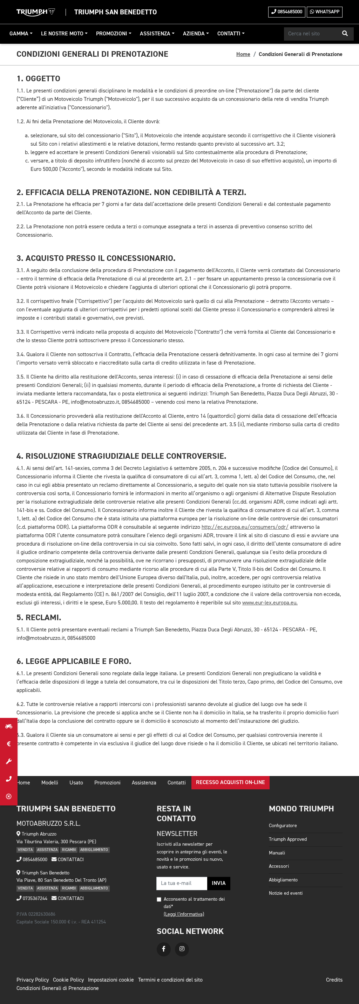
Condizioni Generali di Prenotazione (57, 988)
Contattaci (70, 859)
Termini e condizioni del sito (170, 980)
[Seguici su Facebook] (164, 949)
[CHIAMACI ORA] (9, 779)
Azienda (194, 34)
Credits (334, 980)
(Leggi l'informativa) (184, 914)
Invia (219, 883)
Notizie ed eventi (286, 893)
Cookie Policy (68, 980)
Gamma (18, 34)
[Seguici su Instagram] (182, 949)
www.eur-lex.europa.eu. (270, 603)
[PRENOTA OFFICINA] (9, 761)
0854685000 (289, 11)
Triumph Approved (288, 839)
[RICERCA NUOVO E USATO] (9, 726)
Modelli (49, 783)
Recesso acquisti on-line (230, 782)
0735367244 (34, 898)
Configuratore (283, 825)
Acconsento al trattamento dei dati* (194, 903)
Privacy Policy (32, 980)
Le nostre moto (62, 34)
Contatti (229, 34)
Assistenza (155, 34)
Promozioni (111, 34)
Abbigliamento (283, 880)
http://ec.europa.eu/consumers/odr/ (245, 527)
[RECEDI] (9, 796)
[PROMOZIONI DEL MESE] (9, 744)
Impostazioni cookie (111, 980)
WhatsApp (326, 11)
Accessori (279, 866)
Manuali (277, 853)
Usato (76, 783)
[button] (345, 34)
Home (243, 54)
